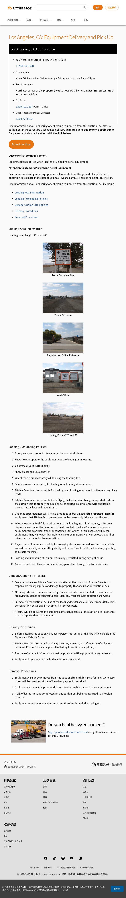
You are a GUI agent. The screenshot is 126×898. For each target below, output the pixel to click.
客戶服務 (7, 830)
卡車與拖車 (87, 797)
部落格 (6, 807)
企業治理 (7, 791)
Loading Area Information (29, 192)
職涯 (5, 802)
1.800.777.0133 (24, 119)
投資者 (6, 797)
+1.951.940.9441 (25, 66)
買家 (45, 786)
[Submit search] (84, 7)
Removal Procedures (26, 217)
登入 (98, 7)
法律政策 (48, 867)
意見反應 (7, 846)
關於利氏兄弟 (9, 786)
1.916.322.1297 (24, 106)
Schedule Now (21, 144)
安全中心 (7, 812)
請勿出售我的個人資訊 (66, 867)
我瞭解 (117, 888)
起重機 (85, 818)
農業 (85, 802)
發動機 (85, 807)
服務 (59, 20)
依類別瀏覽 (12, 20)
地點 (85, 20)
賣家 (45, 791)
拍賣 (29, 20)
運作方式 (43, 20)
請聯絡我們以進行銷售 (13, 841)
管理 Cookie (28, 890)
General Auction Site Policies (31, 205)
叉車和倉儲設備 (89, 812)
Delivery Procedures (26, 211)
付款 (45, 807)
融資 (73, 20)
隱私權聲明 (34, 867)
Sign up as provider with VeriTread (68, 732)
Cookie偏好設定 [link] (87, 867)
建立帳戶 (112, 7)
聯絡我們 (117, 764)
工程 (85, 786)
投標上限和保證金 (50, 802)
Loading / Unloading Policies (31, 198)
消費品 (85, 791)
